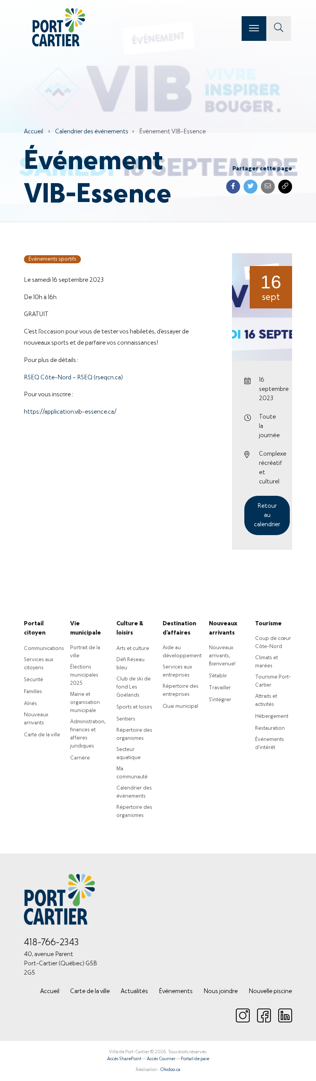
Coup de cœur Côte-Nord (273, 642)
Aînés (30, 703)
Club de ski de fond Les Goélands (133, 687)
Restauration (270, 728)
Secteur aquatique (128, 753)
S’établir (218, 676)
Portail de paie (195, 1059)
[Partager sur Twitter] (250, 187)
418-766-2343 (51, 943)
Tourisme (268, 624)
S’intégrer (220, 699)
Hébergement (271, 716)
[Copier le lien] (285, 187)
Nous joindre (220, 991)
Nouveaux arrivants (36, 719)
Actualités (134, 991)
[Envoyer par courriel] (268, 187)
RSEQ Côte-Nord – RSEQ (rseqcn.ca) (73, 378)
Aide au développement (182, 651)
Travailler (220, 687)
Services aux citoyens (38, 663)
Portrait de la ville (85, 651)
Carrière (80, 758)
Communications (44, 648)
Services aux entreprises (177, 671)
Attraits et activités (266, 700)
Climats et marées (266, 661)
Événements (176, 991)
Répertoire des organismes (134, 734)
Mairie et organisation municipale (85, 702)
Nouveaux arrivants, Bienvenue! (222, 656)
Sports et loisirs (134, 707)
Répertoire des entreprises (180, 690)
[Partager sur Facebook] (233, 187)
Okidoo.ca (170, 1070)
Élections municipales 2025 (84, 675)
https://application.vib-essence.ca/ (70, 412)
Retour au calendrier (267, 515)
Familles (33, 691)
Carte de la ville (42, 735)
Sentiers (125, 719)
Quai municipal (180, 706)
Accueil (33, 132)
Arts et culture (132, 648)
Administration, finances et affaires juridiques (88, 734)
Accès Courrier (161, 1059)
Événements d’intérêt (269, 743)
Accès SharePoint (124, 1059)
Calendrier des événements (91, 132)
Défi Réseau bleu (130, 663)
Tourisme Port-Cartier (273, 681)
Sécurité (33, 679)
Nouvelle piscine (270, 991)
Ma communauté (132, 773)
